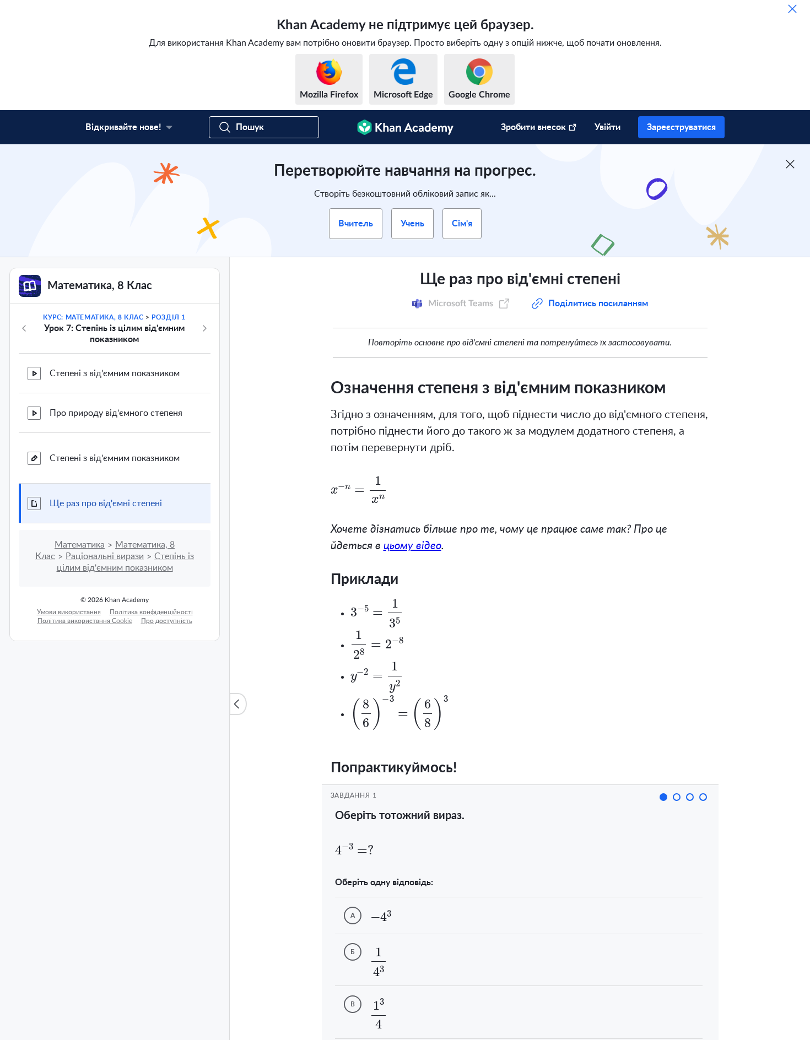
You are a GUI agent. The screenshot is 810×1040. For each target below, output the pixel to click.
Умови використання (69, 612)
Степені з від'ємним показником (115, 373)
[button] (663, 797)
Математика (80, 544)
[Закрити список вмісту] (238, 704)
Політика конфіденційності (151, 612)
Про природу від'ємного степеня (116, 413)
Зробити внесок (533, 127)
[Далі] (204, 328)
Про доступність (166, 621)
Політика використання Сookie (84, 621)
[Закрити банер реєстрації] (790, 164)
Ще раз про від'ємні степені (106, 503)
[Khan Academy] (405, 127)
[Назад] (24, 328)
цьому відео (412, 545)
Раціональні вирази (105, 556)
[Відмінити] (792, 9)
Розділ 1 (169, 317)
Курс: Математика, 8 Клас (93, 317)
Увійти (607, 127)
